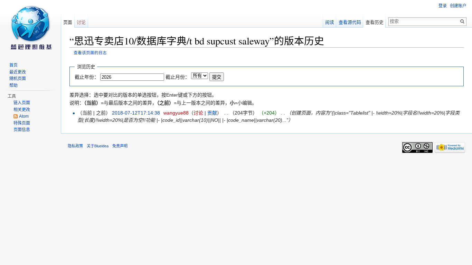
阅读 (329, 22)
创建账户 (458, 5)
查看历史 (375, 22)
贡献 (212, 113)
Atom (24, 116)
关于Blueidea (97, 146)
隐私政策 (75, 146)
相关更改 (21, 109)
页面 (67, 22)
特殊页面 (21, 123)
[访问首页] (30, 27)
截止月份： (178, 77)
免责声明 (120, 146)
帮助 (13, 85)
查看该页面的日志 (90, 52)
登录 (442, 5)
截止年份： (87, 77)
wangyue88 (176, 113)
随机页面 (17, 78)
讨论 (198, 113)
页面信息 (21, 129)
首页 (13, 65)
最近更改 (17, 72)
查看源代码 (350, 22)
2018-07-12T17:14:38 (136, 113)
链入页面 (21, 102)
